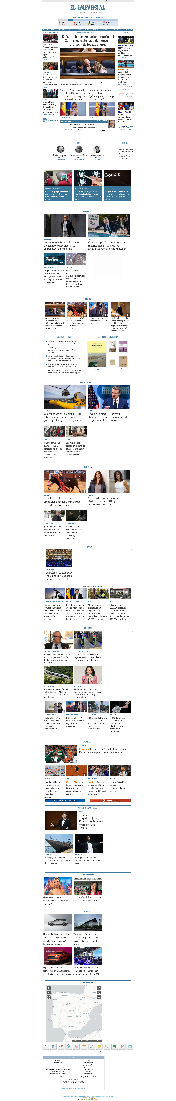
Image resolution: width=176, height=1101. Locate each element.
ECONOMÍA (79, 29)
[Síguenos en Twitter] (48, 32)
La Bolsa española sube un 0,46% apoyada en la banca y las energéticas (59, 576)
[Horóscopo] (84, 1047)
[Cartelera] (53, 1047)
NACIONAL (52, 29)
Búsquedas (87, 1096)
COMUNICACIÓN (105, 29)
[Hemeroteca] (130, 1047)
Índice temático (75, 1096)
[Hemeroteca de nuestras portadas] (50, 123)
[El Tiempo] (99, 1047)
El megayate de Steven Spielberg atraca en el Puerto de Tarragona (58, 860)
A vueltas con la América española (60, 156)
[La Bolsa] (92, 1047)
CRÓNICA (70, 19)
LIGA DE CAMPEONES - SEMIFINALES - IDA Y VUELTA (87, 17)
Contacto (92, 1097)
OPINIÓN (45, 29)
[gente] (88, 808)
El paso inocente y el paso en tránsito (79, 156)
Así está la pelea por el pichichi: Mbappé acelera (118, 786)
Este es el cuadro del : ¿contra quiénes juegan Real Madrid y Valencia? (97, 788)
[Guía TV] (46, 1047)
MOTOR (119, 29)
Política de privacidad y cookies (102, 1096)
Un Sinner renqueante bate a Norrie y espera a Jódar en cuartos (75, 788)
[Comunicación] (88, 874)
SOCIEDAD (87, 29)
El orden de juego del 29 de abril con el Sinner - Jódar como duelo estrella (126, 96)
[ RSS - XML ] (92, 1096)
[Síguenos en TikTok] (50, 32)
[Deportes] (88, 742)
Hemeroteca (68, 1096)
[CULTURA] (88, 466)
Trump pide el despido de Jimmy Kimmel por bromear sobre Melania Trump (91, 821)
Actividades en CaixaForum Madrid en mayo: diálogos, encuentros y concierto (103, 501)
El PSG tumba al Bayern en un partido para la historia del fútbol (125, 51)
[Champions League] (65, 801)
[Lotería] (115, 1047)
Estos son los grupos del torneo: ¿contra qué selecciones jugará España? (126, 128)
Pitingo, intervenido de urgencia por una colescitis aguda (87, 860)
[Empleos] (76, 1047)
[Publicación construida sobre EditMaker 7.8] (93, 1099)
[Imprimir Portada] (57, 32)
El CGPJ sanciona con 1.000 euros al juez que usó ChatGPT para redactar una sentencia (118, 724)
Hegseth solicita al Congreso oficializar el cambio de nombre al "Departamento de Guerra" (107, 417)
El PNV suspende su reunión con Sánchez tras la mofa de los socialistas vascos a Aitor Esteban (107, 245)
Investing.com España (96, 586)
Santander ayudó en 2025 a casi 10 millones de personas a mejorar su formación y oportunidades (87, 693)
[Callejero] (69, 1047)
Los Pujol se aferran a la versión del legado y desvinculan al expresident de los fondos (62, 245)
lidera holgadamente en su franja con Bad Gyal (55, 900)
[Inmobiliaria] (122, 1047)
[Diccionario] (61, 1047)
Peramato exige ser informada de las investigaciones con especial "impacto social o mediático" (50, 52)
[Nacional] (87, 211)
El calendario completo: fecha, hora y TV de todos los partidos (125, 117)
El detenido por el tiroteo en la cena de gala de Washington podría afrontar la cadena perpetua (75, 448)
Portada (64, 1096)
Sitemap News (81, 1096)
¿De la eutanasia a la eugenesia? (97, 156)
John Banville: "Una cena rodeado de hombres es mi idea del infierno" (53, 531)
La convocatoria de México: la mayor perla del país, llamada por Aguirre (52, 789)
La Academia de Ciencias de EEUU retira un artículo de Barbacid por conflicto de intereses (57, 658)
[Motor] (87, 910)
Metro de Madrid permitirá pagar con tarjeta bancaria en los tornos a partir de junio (87, 657)
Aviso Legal (111, 1096)
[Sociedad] (88, 628)
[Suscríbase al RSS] (43, 32)
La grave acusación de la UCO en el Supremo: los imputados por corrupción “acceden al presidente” (125, 154)
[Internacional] (87, 382)
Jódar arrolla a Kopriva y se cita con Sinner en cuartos (125, 88)
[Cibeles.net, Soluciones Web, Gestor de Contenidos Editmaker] (83, 1099)
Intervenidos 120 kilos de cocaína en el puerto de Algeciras (98, 320)
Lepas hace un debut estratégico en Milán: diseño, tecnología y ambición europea (57, 971)
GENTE (113, 29)
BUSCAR (130, 29)
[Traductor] (107, 1047)
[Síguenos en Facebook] (46, 32)
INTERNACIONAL (62, 29)
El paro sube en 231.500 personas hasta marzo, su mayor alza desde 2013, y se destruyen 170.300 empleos (119, 612)
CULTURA (71, 29)
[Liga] (111, 801)
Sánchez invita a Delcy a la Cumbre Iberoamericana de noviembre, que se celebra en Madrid (50, 79)
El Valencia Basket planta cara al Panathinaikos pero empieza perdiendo (103, 750)
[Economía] (88, 546)
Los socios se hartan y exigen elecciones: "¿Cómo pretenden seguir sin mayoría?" (102, 94)
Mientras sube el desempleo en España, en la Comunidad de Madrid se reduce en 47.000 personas (97, 612)
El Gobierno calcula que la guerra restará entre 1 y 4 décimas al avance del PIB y (75, 612)
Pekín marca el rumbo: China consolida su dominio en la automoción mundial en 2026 (86, 971)
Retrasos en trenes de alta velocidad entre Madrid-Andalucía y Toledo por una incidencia (56, 693)
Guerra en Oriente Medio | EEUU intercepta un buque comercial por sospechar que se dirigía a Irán (63, 417)
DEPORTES (95, 29)
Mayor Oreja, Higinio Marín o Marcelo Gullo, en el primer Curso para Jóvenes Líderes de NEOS (54, 276)
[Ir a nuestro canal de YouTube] (53, 32)
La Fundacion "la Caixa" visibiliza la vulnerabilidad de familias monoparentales (52, 723)
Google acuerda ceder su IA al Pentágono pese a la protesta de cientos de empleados (117, 194)
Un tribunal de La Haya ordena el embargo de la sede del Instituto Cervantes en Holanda (53, 450)
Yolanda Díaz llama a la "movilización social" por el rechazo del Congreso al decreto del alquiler (73, 94)
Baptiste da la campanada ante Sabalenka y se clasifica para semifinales (124, 76)
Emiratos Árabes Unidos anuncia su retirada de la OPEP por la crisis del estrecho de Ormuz (53, 612)
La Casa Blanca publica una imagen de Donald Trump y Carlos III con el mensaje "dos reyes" (50, 107)
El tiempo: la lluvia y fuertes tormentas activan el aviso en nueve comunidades (97, 723)
